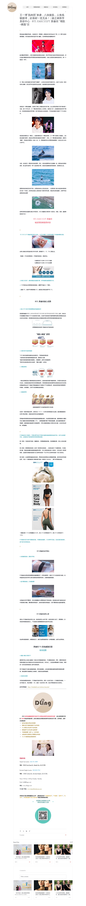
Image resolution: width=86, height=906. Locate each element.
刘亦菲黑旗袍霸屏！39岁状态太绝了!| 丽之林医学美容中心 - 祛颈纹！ (42, 857)
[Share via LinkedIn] (26, 831)
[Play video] (43, 46)
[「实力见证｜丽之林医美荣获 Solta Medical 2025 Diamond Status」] (22, 849)
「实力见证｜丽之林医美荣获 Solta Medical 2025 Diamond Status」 (22, 857)
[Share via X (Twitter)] (23, 831)
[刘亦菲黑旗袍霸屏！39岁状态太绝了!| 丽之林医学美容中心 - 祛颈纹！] (43, 849)
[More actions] (65, 11)
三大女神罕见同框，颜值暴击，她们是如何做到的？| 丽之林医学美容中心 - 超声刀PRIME (63, 857)
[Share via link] (29, 831)
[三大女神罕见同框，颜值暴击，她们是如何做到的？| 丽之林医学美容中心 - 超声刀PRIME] (63, 849)
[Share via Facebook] (20, 831)
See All (71, 842)
